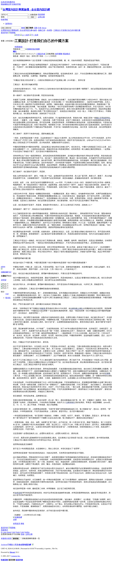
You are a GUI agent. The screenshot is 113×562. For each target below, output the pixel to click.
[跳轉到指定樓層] (32, 49)
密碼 (2, 17)
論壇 (8, 24)
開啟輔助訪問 (6, 4)
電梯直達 (16, 49)
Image (9, 532)
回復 (15, 519)
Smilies (26, 532)
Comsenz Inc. (15, 556)
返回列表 (4, 33)
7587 (9, 272)
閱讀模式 (66, 54)
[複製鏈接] (18, 47)
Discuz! (12, 552)
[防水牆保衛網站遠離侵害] (33, 545)
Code (22, 532)
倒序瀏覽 (58, 54)
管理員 (3, 280)
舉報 (22, 524)
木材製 (49, 30)
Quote (17, 532)
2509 (2, 272)
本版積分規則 (6, 538)
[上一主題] (24, 35)
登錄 (22, 534)
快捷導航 (4, 19)
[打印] (17, 35)
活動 (36, 28)
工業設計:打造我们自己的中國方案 (66, 30)
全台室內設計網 (25, 545)
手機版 (10, 545)
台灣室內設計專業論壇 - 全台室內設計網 (16, 30)
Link (13, 532)
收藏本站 (11, 2)
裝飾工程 (41, 30)
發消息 (8, 298)
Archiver (4, 545)
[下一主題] (33, 35)
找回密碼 (41, 14)
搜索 (23, 28)
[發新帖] (11, 33)
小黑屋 (15, 545)
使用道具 (16, 524)
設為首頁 (4, 2)
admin (3, 266)
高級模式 (4, 530)
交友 (39, 28)
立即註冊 (41, 17)
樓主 (15, 51)
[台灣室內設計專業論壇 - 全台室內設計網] (25, 9)
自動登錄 (33, 15)
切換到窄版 (16, 4)
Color (5, 532)
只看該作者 (40, 54)
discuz (44, 28)
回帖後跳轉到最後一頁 (31, 538)
